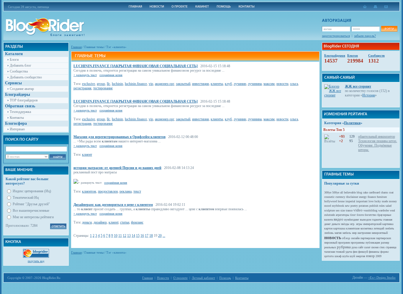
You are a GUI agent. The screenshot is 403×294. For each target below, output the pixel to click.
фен (355, 251)
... (164, 236)
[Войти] (389, 29)
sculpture (329, 210)
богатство (370, 214)
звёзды (345, 224)
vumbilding (370, 210)
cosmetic (329, 196)
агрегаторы (342, 214)
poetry (354, 205)
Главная (76, 47)
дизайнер (100, 222)
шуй (352, 256)
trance (349, 210)
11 (120, 236)
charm (384, 192)
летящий (378, 228)
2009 (378, 256)
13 (129, 236)
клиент (87, 154)
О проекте (180, 278)
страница (391, 247)
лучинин (240, 84)
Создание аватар (22, 89)
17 (146, 236)
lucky (377, 201)
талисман (329, 251)
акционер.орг (164, 84)
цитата (329, 256)
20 (160, 236)
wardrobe (383, 210)
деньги (87, 222)
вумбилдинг (351, 219)
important (362, 201)
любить (389, 228)
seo (338, 210)
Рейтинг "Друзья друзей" (31, 204)
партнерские (368, 238)
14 (133, 236)
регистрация (82, 88)
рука (354, 247)
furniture (382, 196)
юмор (370, 256)
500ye (335, 192)
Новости (163, 278)
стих (382, 247)
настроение (364, 232)
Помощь (225, 278)
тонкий (340, 251)
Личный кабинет (203, 278)
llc (108, 84)
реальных (330, 247)
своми (375, 247)
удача (348, 251)
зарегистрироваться (336, 35)
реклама (125, 191)
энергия (360, 256)
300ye (327, 192)
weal (392, 210)
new (347, 205)
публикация (373, 242)
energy (363, 196)
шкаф (338, 256)
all (341, 192)
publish (373, 205)
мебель (347, 232)
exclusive (88, 84)
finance (372, 196)
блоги (360, 214)
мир (354, 232)
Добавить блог (20, 65)
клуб (228, 84)
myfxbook (338, 205)
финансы (374, 251)
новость (332, 237)
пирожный (330, 242)
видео (338, 219)
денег (327, 224)
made (385, 201)
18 (151, 236)
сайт (360, 247)
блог (353, 214)
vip (151, 84)
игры (359, 224)
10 (115, 236)
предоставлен (108, 191)
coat (391, 192)
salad (388, 205)
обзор (346, 238)
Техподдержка (20, 112)
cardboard (374, 192)
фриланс (137, 222)
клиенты (217, 84)
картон (328, 228)
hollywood (330, 201)
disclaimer (352, 196)
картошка (339, 228)
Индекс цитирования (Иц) (32, 191)
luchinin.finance (136, 84)
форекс (384, 251)
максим (269, 84)
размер (385, 242)
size (342, 210)
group (101, 84)
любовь (329, 232)
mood (327, 205)
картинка (387, 224)
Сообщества (19, 71)
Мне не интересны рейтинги (33, 217)
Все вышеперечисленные (31, 210)
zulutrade (329, 214)
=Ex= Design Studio (382, 277)
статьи (124, 222)
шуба (345, 256)
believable (350, 192)
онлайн (355, 238)
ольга (294, 84)
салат (367, 247)
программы (358, 242)
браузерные (384, 214)
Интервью (17, 129)
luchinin (117, 84)
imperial (350, 201)
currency (340, 196)
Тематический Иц (26, 198)
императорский (372, 224)
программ (344, 242)
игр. (352, 224)
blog (359, 192)
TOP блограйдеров (24, 100)
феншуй (363, 251)
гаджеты (377, 219)
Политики (352, 123)
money (393, 201)
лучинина (255, 84)
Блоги (14, 60)
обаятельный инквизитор (376, 136)
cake (365, 192)
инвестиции (200, 84)
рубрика (344, 247)
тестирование (103, 88)
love (370, 201)
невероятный (380, 232)
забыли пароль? (365, 35)
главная (387, 219)
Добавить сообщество (26, 77)
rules (382, 205)
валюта (328, 219)
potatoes (363, 205)
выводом (365, 219)
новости (282, 84)
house (341, 201)
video (358, 210)
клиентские (353, 228)
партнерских (383, 238)
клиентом (89, 191)
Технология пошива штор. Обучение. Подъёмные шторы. (377, 145)
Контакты (17, 118)
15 (138, 236)
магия (338, 232)
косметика (367, 228)
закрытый (183, 84)
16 (142, 236)
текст (137, 191)
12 (124, 236)
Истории (368, 95)
